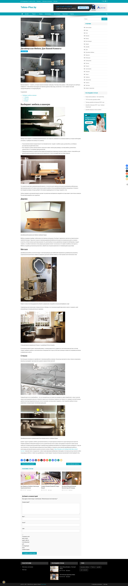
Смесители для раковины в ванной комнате (29, 464)
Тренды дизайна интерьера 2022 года (95, 102)
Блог (87, 33)
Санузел (88, 71)
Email (23, 522)
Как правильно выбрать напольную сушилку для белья (30, 487)
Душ (87, 49)
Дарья (30, 490)
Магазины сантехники (47, 1)
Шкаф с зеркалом (90, 88)
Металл (26, 99)
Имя (23, 516)
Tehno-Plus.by (28, 7)
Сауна (87, 74)
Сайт (23, 528)
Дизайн (27, 14)
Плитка (87, 63)
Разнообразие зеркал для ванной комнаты (74, 464)
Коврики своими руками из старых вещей (50, 487)
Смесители (88, 79)
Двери (87, 44)
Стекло (25, 100)
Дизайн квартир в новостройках (93, 109)
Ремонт (34, 14)
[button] (22, 460)
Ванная (87, 35)
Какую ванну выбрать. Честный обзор (95, 96)
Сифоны (88, 77)
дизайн (99, 567)
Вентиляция (57, 14)
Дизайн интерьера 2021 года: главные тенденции (95, 106)
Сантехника (48, 14)
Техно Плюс (43, 584)
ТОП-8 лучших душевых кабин (93, 99)
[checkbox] (3, 582)
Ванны (41, 14)
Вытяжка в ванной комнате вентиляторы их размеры (69, 487)
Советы (72, 14)
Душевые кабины (90, 52)
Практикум (65, 14)
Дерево (26, 97)
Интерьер (88, 57)
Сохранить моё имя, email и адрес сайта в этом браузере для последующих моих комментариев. (26, 543)
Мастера (55, 1)
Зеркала (88, 55)
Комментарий (26, 502)
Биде (87, 30)
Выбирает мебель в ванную (29, 95)
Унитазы (88, 85)
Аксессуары (24, 51)
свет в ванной (83, 570)
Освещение (88, 60)
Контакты (39, 1)
